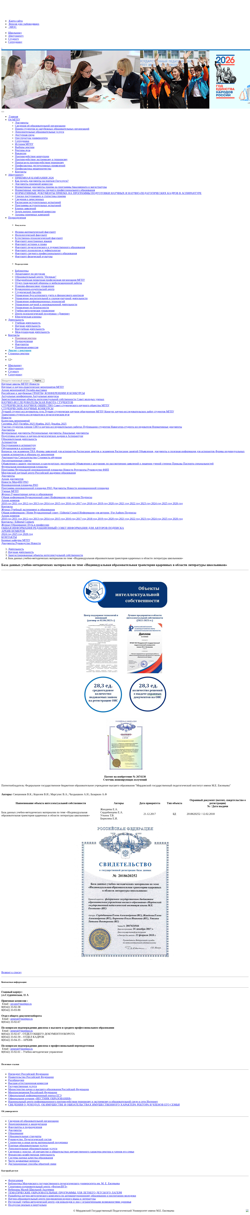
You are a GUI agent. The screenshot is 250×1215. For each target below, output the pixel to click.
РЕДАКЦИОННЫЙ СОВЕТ (50, 527)
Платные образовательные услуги (28, 1145)
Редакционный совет (37, 497)
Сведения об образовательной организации (40, 125)
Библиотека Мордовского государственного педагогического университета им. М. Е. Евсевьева (64, 1183)
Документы (21, 122)
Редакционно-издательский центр (34, 289)
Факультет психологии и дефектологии (38, 250)
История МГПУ (24, 144)
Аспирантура (9, 442)
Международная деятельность (32, 332)
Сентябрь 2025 (10, 423)
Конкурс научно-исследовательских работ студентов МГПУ (139, 411)
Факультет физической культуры (34, 256)
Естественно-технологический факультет (39, 238)
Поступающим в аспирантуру (18, 445)
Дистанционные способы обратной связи (32, 1163)
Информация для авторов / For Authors (102, 512)
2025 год (167, 503)
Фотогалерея (15, 1180)
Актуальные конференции (17, 396)
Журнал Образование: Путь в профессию (25, 524)
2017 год (81, 503)
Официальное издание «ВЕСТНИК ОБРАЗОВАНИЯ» (39, 1098)
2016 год (70, 503)
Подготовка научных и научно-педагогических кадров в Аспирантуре (42, 436)
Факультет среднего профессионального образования (46, 253)
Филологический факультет (31, 235)
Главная (13, 116)
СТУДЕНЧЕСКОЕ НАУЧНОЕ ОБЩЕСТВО (27, 405)
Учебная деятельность (27, 322)
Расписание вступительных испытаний (38, 202)
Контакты (20, 171)
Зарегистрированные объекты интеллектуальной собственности (39, 399)
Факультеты (22, 344)
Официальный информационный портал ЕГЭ (35, 1095)
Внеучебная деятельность (30, 328)
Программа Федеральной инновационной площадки (32, 469)
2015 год (60, 503)
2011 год (17, 503)
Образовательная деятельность (19, 439)
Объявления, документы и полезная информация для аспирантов (177, 451)
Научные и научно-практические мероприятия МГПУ (32, 387)
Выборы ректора (24, 147)
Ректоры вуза (22, 150)
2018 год (92, 503)
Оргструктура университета (31, 138)
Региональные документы (46, 432)
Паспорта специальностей (198, 463)
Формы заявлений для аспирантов (56, 451)
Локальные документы (75, 432)
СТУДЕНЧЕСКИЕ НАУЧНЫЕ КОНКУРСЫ (27, 408)
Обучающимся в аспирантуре (18, 448)
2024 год (156, 503)
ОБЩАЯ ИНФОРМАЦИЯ (17, 527)
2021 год (124, 503)
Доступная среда (24, 134)
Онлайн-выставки (36, 390)
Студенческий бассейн (28, 292)
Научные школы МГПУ (15, 383)
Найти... (39, 380)
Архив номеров (10, 500)
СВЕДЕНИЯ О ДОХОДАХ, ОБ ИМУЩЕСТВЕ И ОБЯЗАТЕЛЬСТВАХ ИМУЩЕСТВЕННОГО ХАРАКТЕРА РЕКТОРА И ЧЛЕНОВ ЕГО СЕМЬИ (94, 1104)
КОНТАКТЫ (9, 537)
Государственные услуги (22, 1086)
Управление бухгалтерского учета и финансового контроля (49, 295)
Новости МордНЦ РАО (14, 482)
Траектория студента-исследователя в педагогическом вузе (35, 414)
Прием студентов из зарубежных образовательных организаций (52, 128)
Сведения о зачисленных (29, 199)
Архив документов (12, 478)
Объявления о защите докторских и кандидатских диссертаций (38, 463)
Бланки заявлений (25, 208)
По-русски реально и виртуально (27, 1204)
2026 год (178, 503)
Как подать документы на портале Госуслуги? (42, 180)
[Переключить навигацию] (2, 111)
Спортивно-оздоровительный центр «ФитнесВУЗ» (37, 1186)
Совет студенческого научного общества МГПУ (81, 405)
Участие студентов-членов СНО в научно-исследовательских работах (42, 426)
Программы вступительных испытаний (38, 205)
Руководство (23, 543)
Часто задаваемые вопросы (23, 1160)
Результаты (80, 469)
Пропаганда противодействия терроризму (39, 162)
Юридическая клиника (28, 316)
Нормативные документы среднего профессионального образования (55, 190)
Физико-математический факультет (35, 231)
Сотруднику (15, 42)
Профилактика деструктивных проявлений (40, 165)
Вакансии (20, 153)
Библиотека (22, 270)
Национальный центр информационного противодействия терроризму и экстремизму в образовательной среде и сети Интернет (83, 1101)
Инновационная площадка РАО (19, 485)
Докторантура (9, 457)
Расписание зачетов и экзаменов (96, 451)
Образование (15, 1133)
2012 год (28, 503)
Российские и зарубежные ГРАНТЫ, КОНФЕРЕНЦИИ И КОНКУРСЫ (43, 393)
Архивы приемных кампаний (32, 214)
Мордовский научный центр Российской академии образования (38, 472)
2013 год (38, 503)
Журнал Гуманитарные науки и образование (27, 494)
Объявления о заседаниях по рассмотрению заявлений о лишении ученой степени (124, 463)
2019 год (103, 503)
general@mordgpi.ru (21, 1018)
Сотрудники (22, 141)
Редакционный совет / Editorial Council (56, 512)
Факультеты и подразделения (25, 1127)
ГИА (33, 451)
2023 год (145, 503)
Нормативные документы (167, 426)
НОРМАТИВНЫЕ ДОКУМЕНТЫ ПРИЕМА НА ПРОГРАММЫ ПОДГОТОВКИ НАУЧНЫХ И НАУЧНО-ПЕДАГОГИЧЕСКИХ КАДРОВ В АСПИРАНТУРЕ (108, 193)
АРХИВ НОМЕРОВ (13, 531)
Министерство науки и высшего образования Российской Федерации (48, 1089)
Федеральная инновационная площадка (24, 466)
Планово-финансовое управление (34, 286)
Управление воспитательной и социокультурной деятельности (51, 298)
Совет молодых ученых (90, 399)
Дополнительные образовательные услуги (39, 131)
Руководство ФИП (98, 469)
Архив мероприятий (13, 390)
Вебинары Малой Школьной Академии (31, 1189)
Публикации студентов (97, 426)
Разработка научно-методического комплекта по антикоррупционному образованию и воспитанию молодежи (72, 1195)
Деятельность (16, 319)
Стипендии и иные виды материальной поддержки (38, 1142)
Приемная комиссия (26, 347)
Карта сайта (15, 20)
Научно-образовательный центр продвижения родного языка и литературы (52, 1198)
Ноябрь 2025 (43, 423)
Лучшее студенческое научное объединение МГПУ (74, 411)
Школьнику (15, 32)
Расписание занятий (127, 451)
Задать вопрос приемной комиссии (35, 211)
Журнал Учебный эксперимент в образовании (28, 509)
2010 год (6, 503)
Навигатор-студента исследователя (131, 426)
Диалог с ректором (19, 350)
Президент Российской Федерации (28, 1074)
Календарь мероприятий (15, 420)
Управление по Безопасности (32, 307)
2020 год (113, 503)
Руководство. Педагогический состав (30, 1139)
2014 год (49, 503)
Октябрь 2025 (27, 423)
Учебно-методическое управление (35, 310)
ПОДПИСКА (116, 527)
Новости (34, 383)
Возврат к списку (11, 972)
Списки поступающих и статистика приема (40, 196)
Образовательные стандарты (24, 1136)
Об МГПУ (14, 119)
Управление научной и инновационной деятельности (46, 304)
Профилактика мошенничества (33, 168)
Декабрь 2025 (58, 423)
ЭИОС (12, 27)
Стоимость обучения (50, 457)
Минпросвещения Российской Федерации (32, 1092)
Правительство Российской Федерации (31, 1077)
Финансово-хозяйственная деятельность (31, 1154)
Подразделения (17, 217)
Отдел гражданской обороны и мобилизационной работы (48, 283)
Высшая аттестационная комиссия (28, 1083)
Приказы (177, 463)
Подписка (86, 497)
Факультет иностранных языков (33, 241)
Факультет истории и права (31, 244)
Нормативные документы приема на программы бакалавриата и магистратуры (61, 187)
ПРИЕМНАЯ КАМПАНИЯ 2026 (34, 177)
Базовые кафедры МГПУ (15, 540)
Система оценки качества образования (30, 1157)
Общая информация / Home (17, 512)
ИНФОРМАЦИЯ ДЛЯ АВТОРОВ (87, 527)
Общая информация (13, 497)
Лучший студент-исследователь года (23, 411)
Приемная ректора (25, 338)
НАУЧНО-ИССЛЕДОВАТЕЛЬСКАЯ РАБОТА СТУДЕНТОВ (37, 402)
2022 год (135, 503)
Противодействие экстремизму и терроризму (41, 159)
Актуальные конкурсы (46, 396)
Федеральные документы (16, 432)
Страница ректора (18, 353)
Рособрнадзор (16, 1080)
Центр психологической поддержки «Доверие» (42, 313)
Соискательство (28, 457)
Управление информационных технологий (40, 301)
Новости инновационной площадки (88, 488)
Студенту (13, 38)
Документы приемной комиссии (34, 183)
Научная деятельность (27, 325)
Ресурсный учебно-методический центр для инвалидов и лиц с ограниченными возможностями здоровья (69, 1201)
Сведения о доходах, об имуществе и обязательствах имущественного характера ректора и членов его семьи (71, 1151)
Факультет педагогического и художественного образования (50, 247)
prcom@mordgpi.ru (21, 1003)
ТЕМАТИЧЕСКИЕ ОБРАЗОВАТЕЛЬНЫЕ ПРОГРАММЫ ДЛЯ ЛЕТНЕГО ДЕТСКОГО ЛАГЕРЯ (65, 1192)
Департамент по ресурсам (30, 273)
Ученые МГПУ (10, 491)
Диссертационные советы (16, 460)
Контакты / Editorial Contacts (17, 521)
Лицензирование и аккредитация (27, 1124)
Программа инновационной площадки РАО (27, 488)
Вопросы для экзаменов (15, 451)
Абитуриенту (16, 35)
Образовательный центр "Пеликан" (35, 276)
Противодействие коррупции (32, 156)
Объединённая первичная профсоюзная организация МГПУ (50, 279)
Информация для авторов (65, 497)
